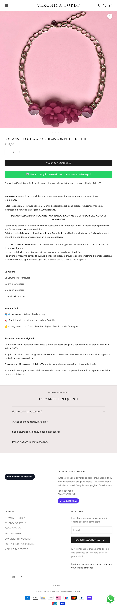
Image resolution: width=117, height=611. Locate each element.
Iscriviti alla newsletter (90, 539)
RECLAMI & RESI (13, 533)
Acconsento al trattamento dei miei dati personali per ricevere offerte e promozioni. (90, 552)
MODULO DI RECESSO (16, 549)
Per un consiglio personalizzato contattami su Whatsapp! (60, 174)
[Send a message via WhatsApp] (110, 599)
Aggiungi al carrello (58, 163)
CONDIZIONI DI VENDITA (18, 538)
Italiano (57, 585)
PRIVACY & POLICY (15, 518)
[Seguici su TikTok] (20, 576)
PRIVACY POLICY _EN (16, 523)
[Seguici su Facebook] (6, 576)
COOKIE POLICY (13, 528)
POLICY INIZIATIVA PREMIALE (20, 544)
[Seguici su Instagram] (13, 576)
